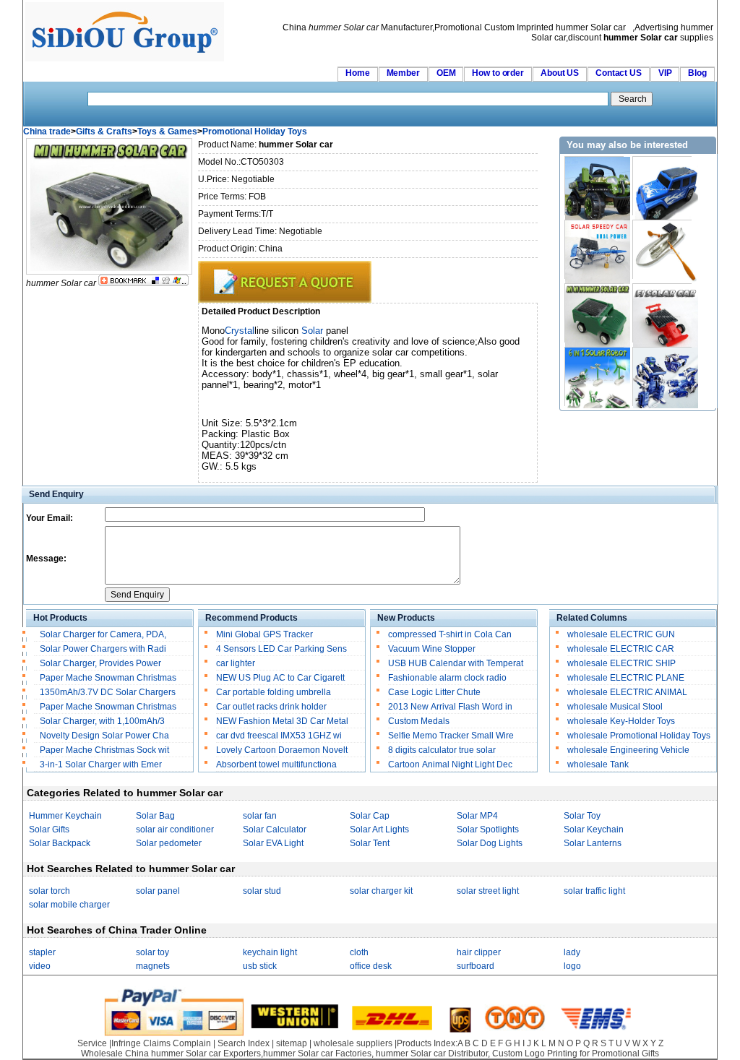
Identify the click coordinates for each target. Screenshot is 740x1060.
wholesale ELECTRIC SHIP (621, 663)
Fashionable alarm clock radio (448, 678)
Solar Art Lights (379, 829)
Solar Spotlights (488, 829)
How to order (498, 73)
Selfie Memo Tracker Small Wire (451, 736)
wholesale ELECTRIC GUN (621, 634)
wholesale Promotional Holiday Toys (638, 736)
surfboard (475, 966)
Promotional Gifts (625, 1053)
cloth (359, 952)
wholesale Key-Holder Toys (621, 721)
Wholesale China (115, 1053)
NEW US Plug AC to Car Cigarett (280, 678)
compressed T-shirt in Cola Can (450, 634)
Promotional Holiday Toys (254, 131)
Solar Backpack (59, 843)
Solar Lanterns (592, 843)
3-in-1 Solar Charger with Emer (101, 764)
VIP (665, 73)
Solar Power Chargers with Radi (103, 649)
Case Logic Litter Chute (434, 692)
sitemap (291, 1043)
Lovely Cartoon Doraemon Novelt (282, 750)
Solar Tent (370, 843)
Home (357, 73)
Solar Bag (155, 816)
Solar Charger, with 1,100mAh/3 (102, 721)
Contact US (618, 73)
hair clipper (479, 952)
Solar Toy (582, 816)
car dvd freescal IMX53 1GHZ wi (279, 736)
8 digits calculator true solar (442, 750)
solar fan (260, 816)
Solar (312, 330)
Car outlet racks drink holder (272, 707)
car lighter (235, 663)
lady (572, 952)
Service (92, 1043)
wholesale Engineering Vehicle (628, 750)
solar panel (158, 891)
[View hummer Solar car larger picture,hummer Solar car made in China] (109, 272)
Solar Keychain (594, 829)
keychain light (270, 952)
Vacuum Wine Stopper (432, 649)
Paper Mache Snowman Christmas (109, 678)
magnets (153, 966)
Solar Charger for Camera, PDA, (103, 634)
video (40, 966)
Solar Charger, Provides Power (101, 663)
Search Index (244, 1043)
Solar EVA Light (273, 843)
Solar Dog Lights (489, 843)
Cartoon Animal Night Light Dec (450, 764)
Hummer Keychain (65, 816)
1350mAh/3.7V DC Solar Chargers (108, 692)
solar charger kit (381, 891)
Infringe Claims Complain (161, 1043)
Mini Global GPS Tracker (264, 634)
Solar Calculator (274, 829)
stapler (42, 952)
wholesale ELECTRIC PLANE (625, 678)
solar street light (488, 891)
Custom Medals (418, 721)
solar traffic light (594, 891)
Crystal (239, 330)
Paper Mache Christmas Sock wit (104, 750)
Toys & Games (167, 131)
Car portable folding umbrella (274, 692)
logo (572, 966)
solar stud (262, 891)
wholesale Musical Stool (615, 707)
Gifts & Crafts (104, 131)
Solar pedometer (169, 843)
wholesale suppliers (353, 1043)
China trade (47, 131)
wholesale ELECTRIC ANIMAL (627, 692)
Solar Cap (370, 816)
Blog (697, 73)
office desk (371, 966)
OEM (446, 73)
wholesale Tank (598, 764)
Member (403, 73)
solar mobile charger (69, 905)
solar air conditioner (175, 829)
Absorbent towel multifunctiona (276, 764)
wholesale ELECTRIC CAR (620, 649)
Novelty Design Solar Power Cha (104, 736)
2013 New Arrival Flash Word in (450, 707)
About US (560, 73)
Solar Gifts (49, 829)
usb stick (260, 966)
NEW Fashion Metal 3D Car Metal (282, 721)
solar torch (49, 891)
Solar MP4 (477, 816)
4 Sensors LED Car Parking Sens (281, 649)
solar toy (152, 952)
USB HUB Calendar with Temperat (455, 663)
